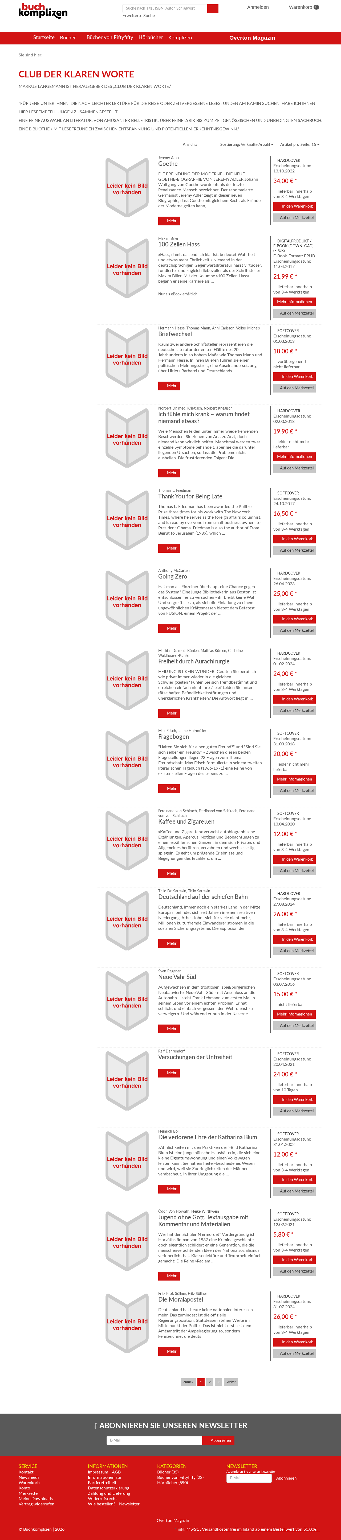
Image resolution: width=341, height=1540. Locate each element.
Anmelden (258, 7)
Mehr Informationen (294, 302)
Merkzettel (29, 1493)
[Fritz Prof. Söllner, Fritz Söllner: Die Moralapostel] (126, 1329)
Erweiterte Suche (139, 16)
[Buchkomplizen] (43, 10)
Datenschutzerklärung (108, 1488)
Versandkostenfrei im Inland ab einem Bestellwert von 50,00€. (261, 1529)
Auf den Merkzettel (296, 218)
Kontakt (26, 1472)
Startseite (44, 37)
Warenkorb (302, 7)
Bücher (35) (167, 1472)
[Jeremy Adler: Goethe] (126, 193)
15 (298, 145)
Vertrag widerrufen (36, 1504)
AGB (116, 1472)
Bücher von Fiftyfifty (110, 37)
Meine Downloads (36, 1499)
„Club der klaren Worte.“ (141, 86)
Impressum (98, 1472)
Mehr (171, 221)
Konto (24, 1488)
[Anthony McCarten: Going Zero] (126, 606)
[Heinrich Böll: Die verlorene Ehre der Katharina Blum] (126, 1167)
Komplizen (180, 37)
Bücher (68, 37)
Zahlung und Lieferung (109, 1493)
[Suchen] (212, 8)
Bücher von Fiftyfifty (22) (180, 1477)
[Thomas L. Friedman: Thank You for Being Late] (126, 526)
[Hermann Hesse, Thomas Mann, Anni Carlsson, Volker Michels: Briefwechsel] (126, 364)
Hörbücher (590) (172, 1483)
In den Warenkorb (297, 206)
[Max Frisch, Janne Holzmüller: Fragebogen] (126, 766)
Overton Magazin (252, 38)
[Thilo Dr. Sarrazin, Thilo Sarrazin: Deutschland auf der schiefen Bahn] (126, 926)
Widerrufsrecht (102, 1499)
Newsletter (129, 1504)
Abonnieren (220, 1441)
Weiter (231, 1382)
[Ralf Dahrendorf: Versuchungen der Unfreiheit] (126, 1087)
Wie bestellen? (101, 1504)
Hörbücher (151, 37)
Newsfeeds (29, 1477)
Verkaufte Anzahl (245, 145)
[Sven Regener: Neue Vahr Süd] (126, 1006)
